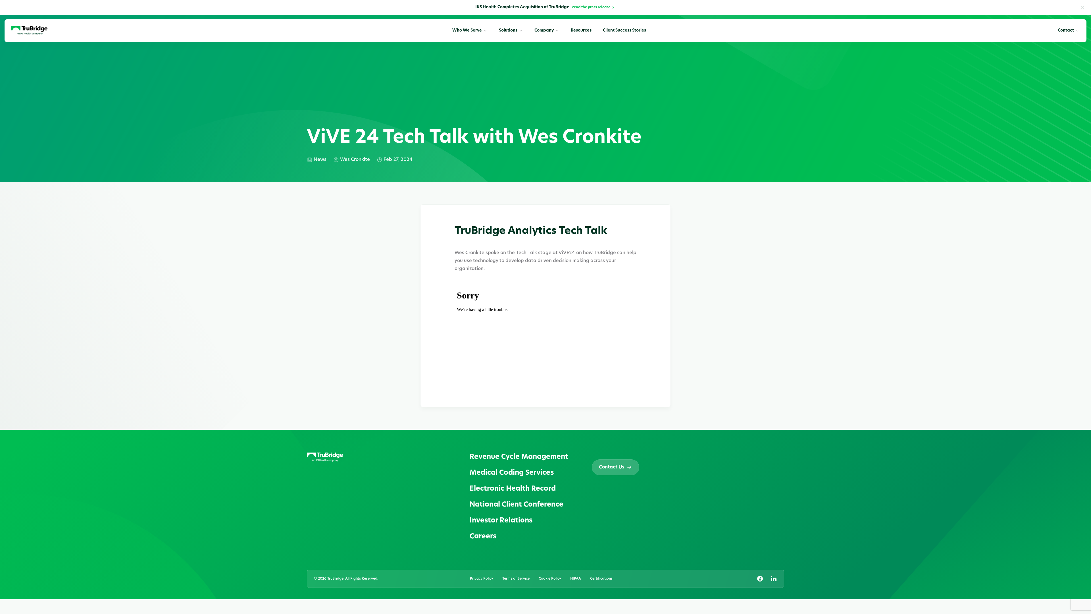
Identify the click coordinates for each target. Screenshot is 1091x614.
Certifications (601, 578)
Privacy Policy (481, 578)
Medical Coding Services (512, 473)
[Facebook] (760, 578)
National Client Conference (516, 504)
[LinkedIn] (773, 578)
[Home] (29, 30)
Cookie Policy (550, 578)
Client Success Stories (624, 30)
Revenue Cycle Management (519, 457)
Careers (483, 536)
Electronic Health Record (513, 489)
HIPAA (575, 578)
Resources (581, 30)
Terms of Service (516, 578)
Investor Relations (501, 520)
